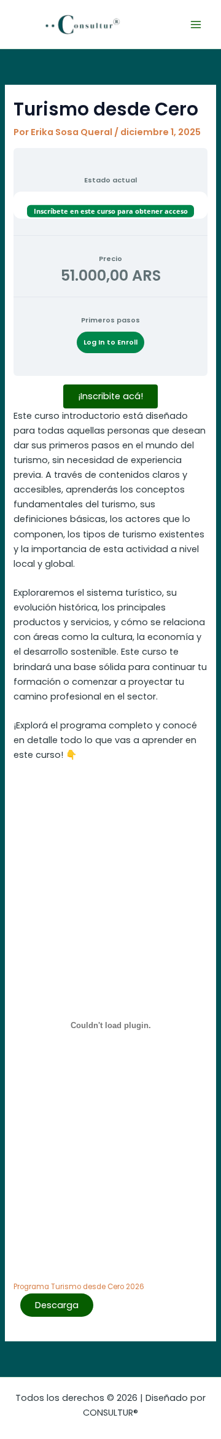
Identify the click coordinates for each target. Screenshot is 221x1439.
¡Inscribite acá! (110, 396)
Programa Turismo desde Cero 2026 (79, 1287)
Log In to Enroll (110, 342)
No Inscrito (110, 199)
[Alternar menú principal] (196, 24)
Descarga (57, 1305)
